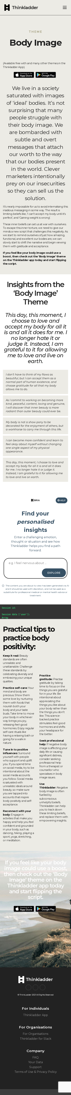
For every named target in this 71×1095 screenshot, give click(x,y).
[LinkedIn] (42, 987)
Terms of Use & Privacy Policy (35, 1072)
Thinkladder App (35, 1015)
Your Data (35, 1062)
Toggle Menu (65, 7)
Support (35, 1067)
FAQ (35, 1057)
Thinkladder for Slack (35, 1038)
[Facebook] (35, 987)
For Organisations (35, 1034)
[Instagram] (28, 987)
